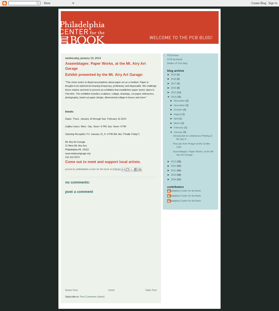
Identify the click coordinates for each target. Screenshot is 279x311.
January (178, 132)
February (179, 127)
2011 (174, 170)
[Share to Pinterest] (140, 169)
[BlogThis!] (127, 169)
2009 (174, 179)
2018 (174, 79)
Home (111, 290)
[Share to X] (131, 169)
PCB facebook (174, 59)
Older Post (151, 290)
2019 (174, 74)
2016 (174, 88)
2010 (174, 174)
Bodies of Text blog (177, 63)
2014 (174, 96)
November (179, 105)
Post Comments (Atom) (92, 296)
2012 (174, 166)
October (178, 109)
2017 (174, 83)
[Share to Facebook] (136, 169)
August (178, 114)
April (176, 118)
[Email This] (123, 169)
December (179, 100)
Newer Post (71, 290)
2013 (174, 161)
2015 (174, 92)
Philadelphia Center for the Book (93, 169)
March (177, 123)
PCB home (173, 55)
